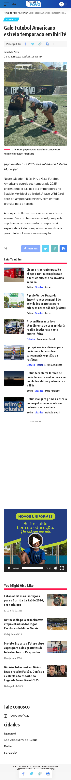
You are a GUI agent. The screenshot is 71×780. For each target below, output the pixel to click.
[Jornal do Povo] (33, 4)
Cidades (39, 287)
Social (52, 339)
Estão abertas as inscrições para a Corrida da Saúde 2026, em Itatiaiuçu (24, 600)
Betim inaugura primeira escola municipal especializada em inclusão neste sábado (47, 403)
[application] (35, 540)
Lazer (48, 287)
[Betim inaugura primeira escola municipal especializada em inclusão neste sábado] (14, 404)
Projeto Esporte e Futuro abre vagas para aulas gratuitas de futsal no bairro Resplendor (24, 648)
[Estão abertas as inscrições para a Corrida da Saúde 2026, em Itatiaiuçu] (57, 600)
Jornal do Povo (11, 52)
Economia (42, 339)
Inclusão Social (52, 412)
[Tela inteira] (62, 568)
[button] (35, 540)
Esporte (11, 19)
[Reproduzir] (9, 568)
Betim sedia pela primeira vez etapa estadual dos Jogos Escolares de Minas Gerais (23, 624)
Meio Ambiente (54, 364)
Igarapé (41, 364)
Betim (30, 287)
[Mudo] (56, 568)
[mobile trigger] (7, 4)
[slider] (32, 568)
